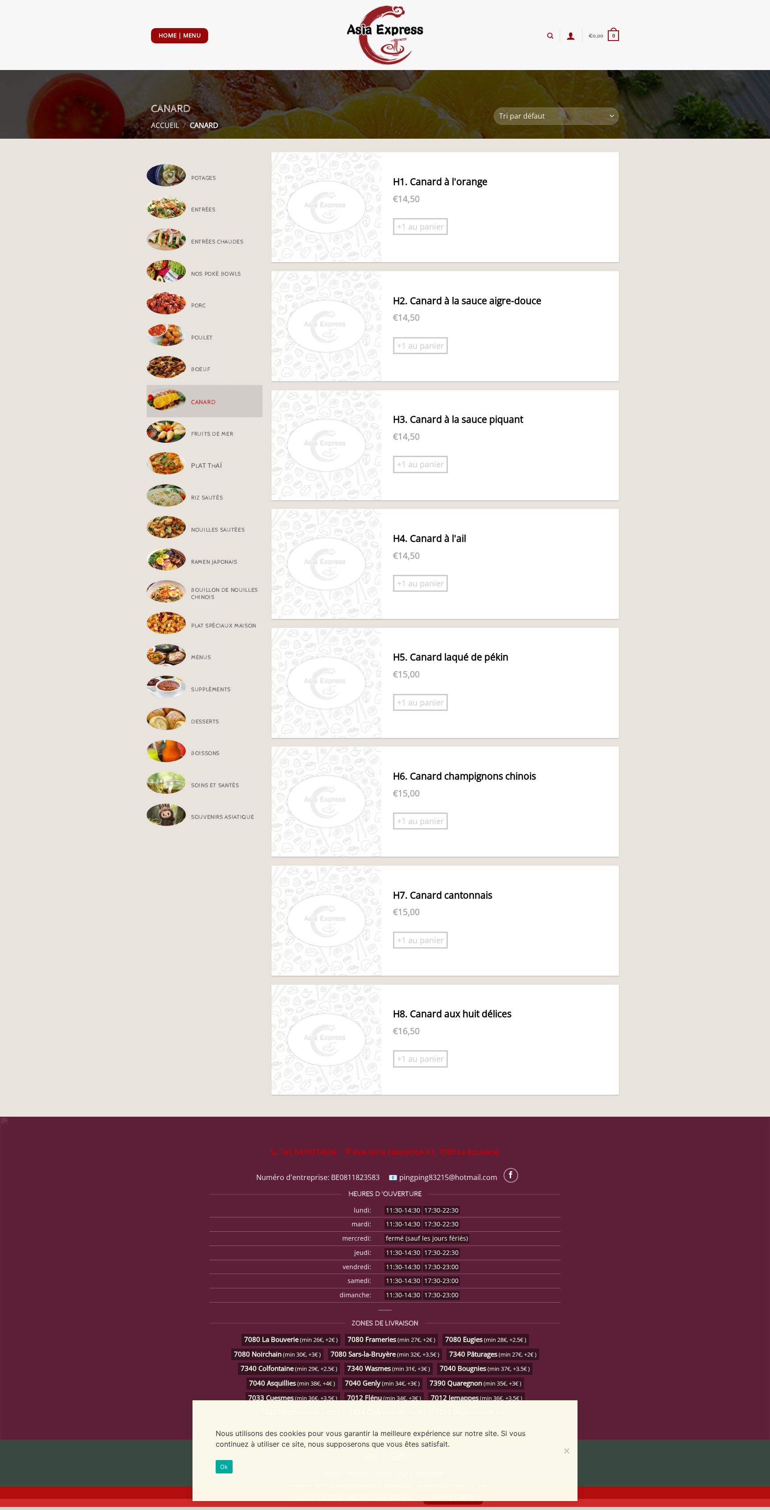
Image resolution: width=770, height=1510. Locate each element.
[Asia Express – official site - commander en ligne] (385, 35)
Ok (224, 1466)
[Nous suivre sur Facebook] (511, 1175)
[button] (604, 35)
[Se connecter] (570, 35)
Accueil (165, 125)
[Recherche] (550, 36)
